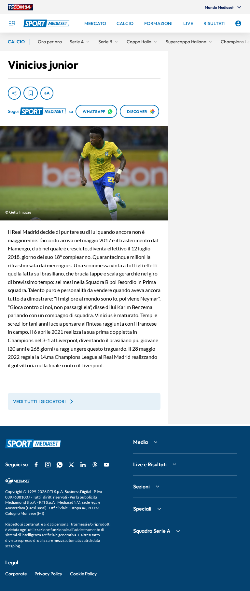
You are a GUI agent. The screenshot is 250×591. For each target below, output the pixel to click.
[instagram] (48, 464)
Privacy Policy (48, 574)
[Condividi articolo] (14, 93)
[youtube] (106, 464)
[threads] (94, 464)
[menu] (11, 23)
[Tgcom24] (20, 7)
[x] (71, 464)
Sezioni (141, 486)
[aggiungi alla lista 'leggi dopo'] (30, 93)
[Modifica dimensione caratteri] (46, 93)
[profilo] (238, 23)
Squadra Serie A (151, 531)
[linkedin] (83, 464)
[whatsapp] (59, 464)
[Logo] (47, 23)
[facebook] (36, 464)
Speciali (142, 508)
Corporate (16, 574)
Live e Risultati (150, 464)
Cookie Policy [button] (83, 574)
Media (140, 442)
